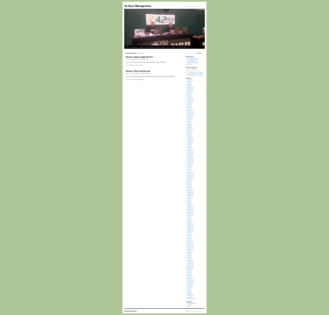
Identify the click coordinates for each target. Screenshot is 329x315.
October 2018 (190, 177)
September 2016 (190, 214)
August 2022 (190, 130)
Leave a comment (139, 65)
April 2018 (189, 186)
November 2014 (190, 246)
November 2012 (190, 281)
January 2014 (190, 261)
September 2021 (190, 141)
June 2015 (189, 235)
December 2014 (190, 244)
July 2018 (189, 181)
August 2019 (190, 164)
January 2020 (190, 156)
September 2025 (190, 90)
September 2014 (190, 249)
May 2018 (189, 184)
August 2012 (190, 286)
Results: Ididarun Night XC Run (139, 57)
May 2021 (189, 146)
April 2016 (189, 221)
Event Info (189, 304)
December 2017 (190, 190)
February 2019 (190, 172)
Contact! (173, 47)
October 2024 (190, 99)
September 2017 (190, 195)
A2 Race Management (137, 6)
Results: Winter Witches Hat (138, 71)
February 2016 (190, 223)
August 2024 (190, 102)
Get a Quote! (134, 47)
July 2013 (189, 271)
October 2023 (190, 115)
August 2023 (190, 118)
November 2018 (190, 175)
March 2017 (189, 204)
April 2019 (189, 170)
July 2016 (189, 217)
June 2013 (189, 272)
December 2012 (190, 280)
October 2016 (190, 212)
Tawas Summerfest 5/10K (192, 61)
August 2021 (190, 143)
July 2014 (189, 252)
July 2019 (189, 166)
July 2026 (189, 81)
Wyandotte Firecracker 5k (192, 62)
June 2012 (189, 289)
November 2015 (190, 227)
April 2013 (189, 275)
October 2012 (190, 283)
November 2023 (190, 113)
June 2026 (189, 82)
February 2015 (190, 241)
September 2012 (190, 284)
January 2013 (190, 278)
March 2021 (189, 149)
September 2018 (190, 178)
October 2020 (190, 152)
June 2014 (189, 254)
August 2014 (190, 251)
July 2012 (189, 288)
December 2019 (190, 158)
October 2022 (190, 129)
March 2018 (189, 187)
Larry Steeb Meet (149, 47)
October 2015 (190, 229)
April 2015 (189, 238)
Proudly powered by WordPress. (194, 311)
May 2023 (189, 123)
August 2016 (190, 215)
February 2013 (190, 277)
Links (168, 47)
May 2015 (189, 237)
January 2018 (190, 189)
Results (163, 47)
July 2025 (189, 93)
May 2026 (189, 84)
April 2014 (189, 257)
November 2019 (190, 160)
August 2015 (190, 232)
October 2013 (190, 266)
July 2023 (189, 119)
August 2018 (190, 180)
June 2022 (189, 132)
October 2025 (190, 89)
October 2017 (190, 193)
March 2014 (189, 258)
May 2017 (189, 201)
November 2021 (190, 138)
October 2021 (190, 139)
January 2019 (190, 173)
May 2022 (189, 133)
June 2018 (189, 183)
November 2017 (190, 192)
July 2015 (189, 234)
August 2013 (190, 269)
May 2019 (189, 169)
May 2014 (189, 255)
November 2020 (190, 150)
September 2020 (190, 153)
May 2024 (189, 107)
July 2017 (189, 198)
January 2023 (190, 127)
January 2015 (190, 243)
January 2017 (190, 207)
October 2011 (190, 297)
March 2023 (189, 126)
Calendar (141, 47)
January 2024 (190, 110)
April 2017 (189, 203)
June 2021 (189, 144)
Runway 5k (189, 64)
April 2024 (189, 109)
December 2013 (190, 263)
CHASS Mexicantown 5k (192, 58)
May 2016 (189, 220)
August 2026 (190, 79)
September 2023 (190, 116)
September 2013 (190, 267)
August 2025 (190, 92)
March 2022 (189, 136)
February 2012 (190, 294)
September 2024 (190, 101)
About (127, 47)
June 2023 (189, 121)
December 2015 (190, 226)
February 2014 (190, 260)
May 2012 (189, 291)
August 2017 (190, 197)
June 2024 (189, 106)
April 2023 (189, 124)
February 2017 (190, 206)
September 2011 (190, 298)
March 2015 (189, 240)
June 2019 (189, 167)
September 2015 (190, 230)
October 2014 (190, 247)
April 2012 (189, 292)
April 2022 (189, 135)
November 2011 (190, 295)
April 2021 (189, 147)
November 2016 (190, 210)
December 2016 (190, 209)
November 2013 (190, 264)
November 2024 (190, 98)
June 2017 (189, 200)
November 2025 (190, 87)
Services (157, 47)
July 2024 (189, 104)
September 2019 (190, 163)
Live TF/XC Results (182, 47)
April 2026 (189, 86)
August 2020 (190, 155)
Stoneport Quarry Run (191, 59)
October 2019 (190, 161)
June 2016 (189, 218)
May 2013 (189, 274)
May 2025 (189, 96)
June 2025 (189, 95)
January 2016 (190, 224)
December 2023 (190, 112)
